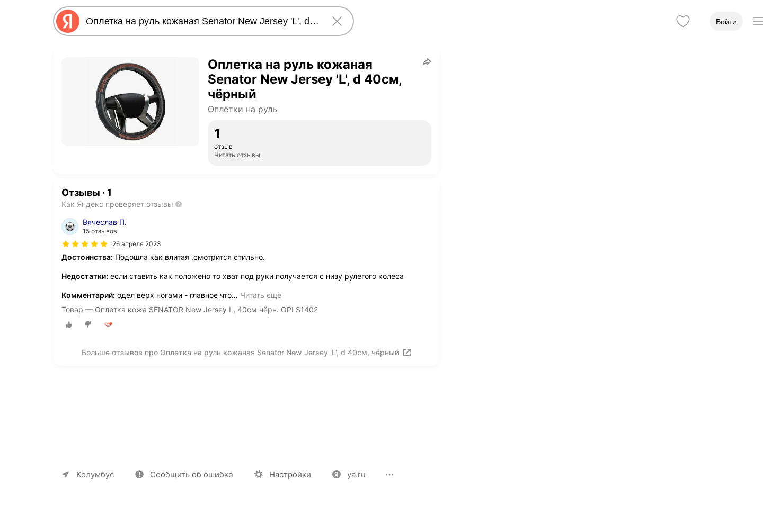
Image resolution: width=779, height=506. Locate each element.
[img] (84, 244)
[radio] (68, 324)
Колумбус (95, 474)
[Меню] (757, 21)
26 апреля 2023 (136, 244)
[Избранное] (683, 21)
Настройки (290, 474)
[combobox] (201, 21)
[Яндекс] (67, 21)
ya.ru (356, 474)
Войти (726, 21)
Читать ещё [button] (260, 295)
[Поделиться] (427, 61)
